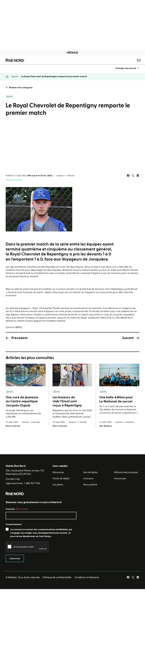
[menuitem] (127, 68)
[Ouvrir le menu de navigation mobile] (139, 60)
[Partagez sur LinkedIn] (137, 175)
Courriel (17, 509)
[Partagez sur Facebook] (128, 175)
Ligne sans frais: (23, 483)
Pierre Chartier (14, 179)
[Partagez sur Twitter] (133, 175)
